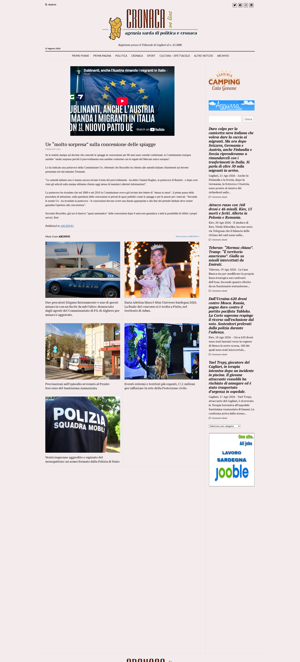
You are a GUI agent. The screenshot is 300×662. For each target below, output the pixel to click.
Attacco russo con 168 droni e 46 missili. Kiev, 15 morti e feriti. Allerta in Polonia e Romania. (230, 211)
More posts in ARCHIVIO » (187, 236)
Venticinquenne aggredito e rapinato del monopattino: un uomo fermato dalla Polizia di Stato (82, 459)
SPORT (151, 55)
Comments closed (219, 197)
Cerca (248, 119)
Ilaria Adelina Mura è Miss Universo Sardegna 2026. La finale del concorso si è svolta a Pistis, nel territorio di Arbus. (160, 306)
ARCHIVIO (223, 55)
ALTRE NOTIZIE (203, 55)
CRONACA (137, 55)
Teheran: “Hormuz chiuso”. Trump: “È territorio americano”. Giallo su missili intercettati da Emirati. (231, 255)
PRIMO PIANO (80, 55)
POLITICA (121, 55)
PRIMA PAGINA (102, 55)
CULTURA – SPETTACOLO (175, 55)
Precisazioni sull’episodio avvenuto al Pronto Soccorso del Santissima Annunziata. (77, 386)
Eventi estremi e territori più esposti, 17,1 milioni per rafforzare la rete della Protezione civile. (159, 386)
